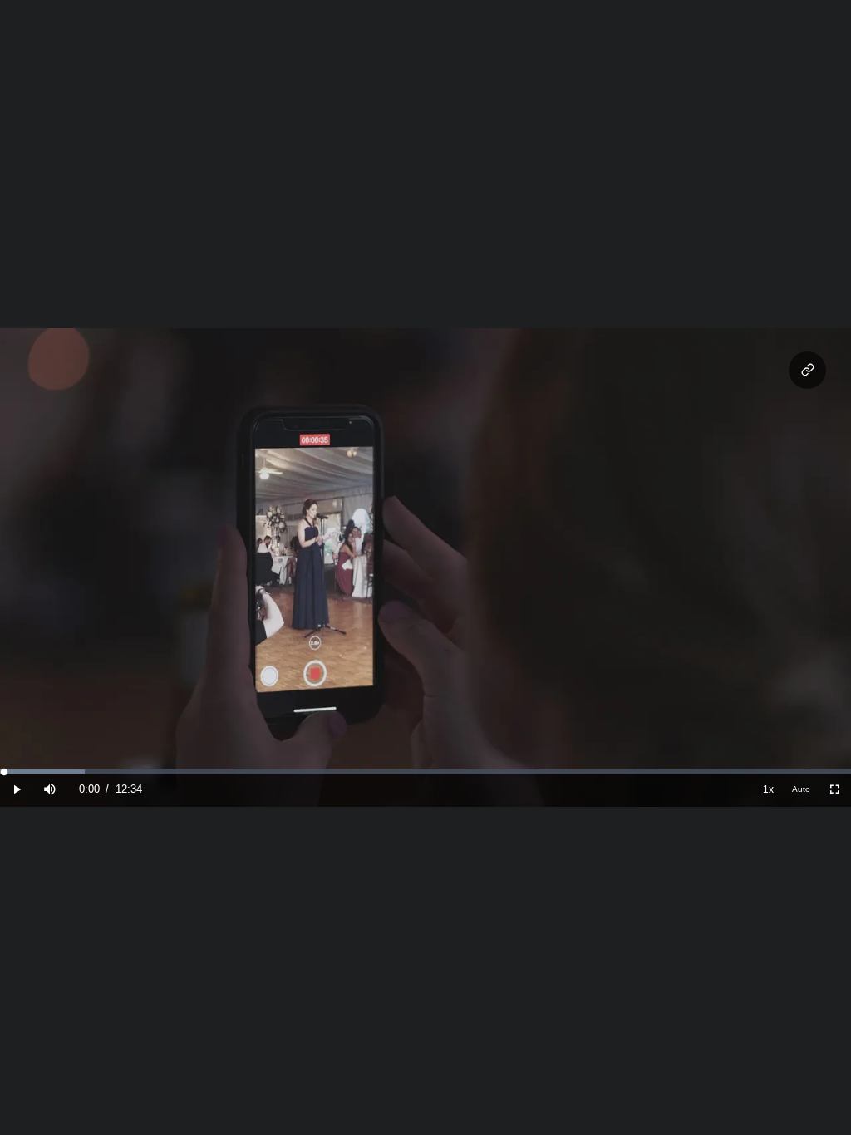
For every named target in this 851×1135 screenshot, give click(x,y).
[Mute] (49, 789)
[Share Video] (807, 370)
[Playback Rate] (768, 789)
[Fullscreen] (834, 789)
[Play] (16, 789)
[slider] (425, 771)
